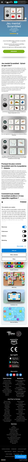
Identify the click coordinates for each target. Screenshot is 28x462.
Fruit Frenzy (7, 404)
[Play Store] (14, 362)
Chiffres (20, 415)
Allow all (14, 250)
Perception (7, 393)
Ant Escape (7, 411)
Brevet (14, 426)
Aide (21, 454)
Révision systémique (20, 395)
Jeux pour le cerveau (20, 420)
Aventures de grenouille (20, 409)
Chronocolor (20, 408)
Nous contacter (16, 454)
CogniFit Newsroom (7, 451)
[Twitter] (10, 374)
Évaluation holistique (20, 387)
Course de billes (7, 421)
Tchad (4, 459)
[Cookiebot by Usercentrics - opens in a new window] (20, 202)
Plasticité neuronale (7, 386)
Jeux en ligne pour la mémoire (21, 419)
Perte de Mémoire (7, 389)
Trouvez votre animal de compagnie (20, 405)
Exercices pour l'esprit (13, 433)
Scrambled (20, 402)
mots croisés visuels (7, 415)
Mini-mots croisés (7, 402)
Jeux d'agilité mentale (20, 418)
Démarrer (14, 51)
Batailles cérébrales (14, 441)
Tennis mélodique (20, 401)
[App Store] (14, 358)
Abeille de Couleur (20, 416)
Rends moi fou (7, 414)
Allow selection (14, 254)
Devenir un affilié (21, 451)
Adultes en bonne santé (20, 384)
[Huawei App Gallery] (14, 366)
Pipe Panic (7, 405)
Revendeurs (14, 427)
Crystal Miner (7, 407)
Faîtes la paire (7, 417)
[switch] (24, 231)
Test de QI (14, 443)
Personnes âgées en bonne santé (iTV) (20, 389)
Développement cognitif (14, 429)
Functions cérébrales (7, 392)
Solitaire (7, 408)
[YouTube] (14, 374)
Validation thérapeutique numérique (20, 381)
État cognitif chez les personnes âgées (20, 393)
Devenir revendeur (9, 454)
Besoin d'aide (21, 457)
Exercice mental (14, 436)
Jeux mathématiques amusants (13, 437)
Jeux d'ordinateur (20, 383)
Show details (20, 246)
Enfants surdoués (13, 440)
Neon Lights (7, 412)
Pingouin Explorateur (20, 413)
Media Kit (14, 451)
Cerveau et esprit (7, 380)
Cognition (7, 387)
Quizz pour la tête (13, 431)
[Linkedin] (20, 374)
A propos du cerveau (7, 382)
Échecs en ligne (7, 401)
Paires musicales (20, 406)
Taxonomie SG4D (20, 396)
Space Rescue (7, 418)
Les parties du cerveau (7, 383)
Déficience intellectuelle (7, 390)
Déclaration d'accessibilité (10, 456)
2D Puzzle (21, 412)
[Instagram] (17, 374)
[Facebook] (7, 374)
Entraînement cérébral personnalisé (14, 434)
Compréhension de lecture (14, 439)
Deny (14, 259)
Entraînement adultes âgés (20, 391)
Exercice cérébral (13, 430)
